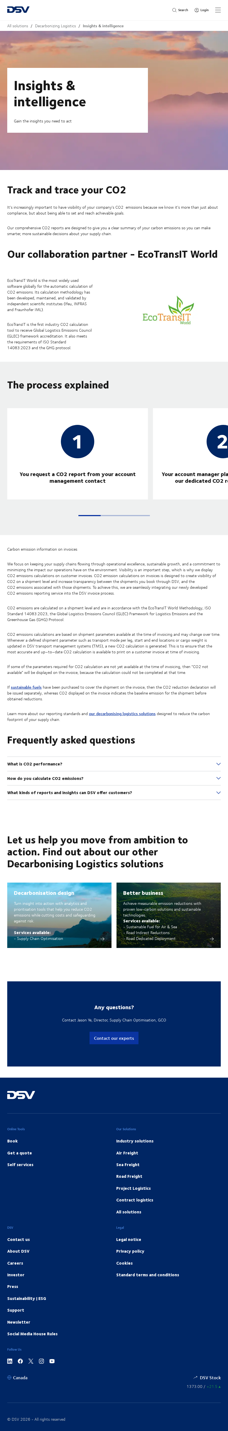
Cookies (124, 1262)
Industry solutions (134, 1140)
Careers (15, 1263)
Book (12, 1140)
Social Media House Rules (32, 1333)
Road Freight (129, 1176)
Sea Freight (128, 1164)
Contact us (18, 1239)
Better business (143, 892)
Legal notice (128, 1239)
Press (12, 1286)
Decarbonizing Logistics (55, 26)
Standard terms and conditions (147, 1274)
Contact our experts (114, 1038)
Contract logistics (134, 1199)
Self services (20, 1164)
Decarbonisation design (44, 892)
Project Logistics (133, 1188)
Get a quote (19, 1152)
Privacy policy (130, 1251)
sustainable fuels (26, 687)
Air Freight (127, 1152)
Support (15, 1310)
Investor (15, 1274)
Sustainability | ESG (26, 1298)
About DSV (18, 1251)
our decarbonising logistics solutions (122, 713)
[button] (89, 515)
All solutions (17, 26)
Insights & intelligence (103, 26)
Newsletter (18, 1322)
